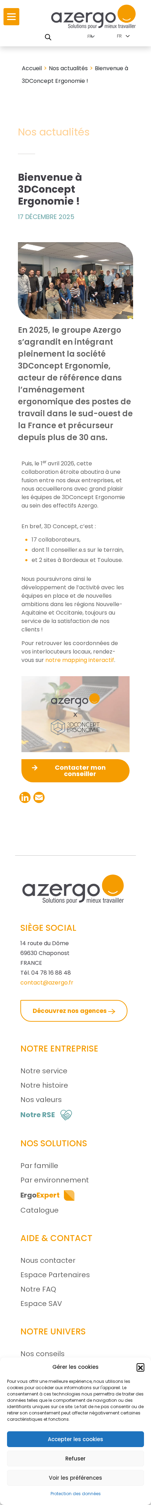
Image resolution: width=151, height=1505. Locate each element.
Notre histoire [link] (44, 1085)
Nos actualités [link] (68, 68)
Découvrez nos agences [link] (70, 1011)
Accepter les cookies (75, 1439)
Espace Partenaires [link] (55, 1275)
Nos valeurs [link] (41, 1100)
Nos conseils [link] (42, 1354)
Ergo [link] (40, 1195)
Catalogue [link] (39, 1210)
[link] (11, 16)
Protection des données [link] (76, 1494)
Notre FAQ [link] (38, 1289)
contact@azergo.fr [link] (46, 983)
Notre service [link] (43, 1071)
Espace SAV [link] (41, 1303)
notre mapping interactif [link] (79, 660)
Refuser (75, 1458)
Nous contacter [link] (48, 1260)
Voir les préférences (75, 1477)
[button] (140, 1367)
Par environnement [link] (54, 1180)
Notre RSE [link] (37, 1115)
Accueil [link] (32, 68)
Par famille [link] (39, 1166)
